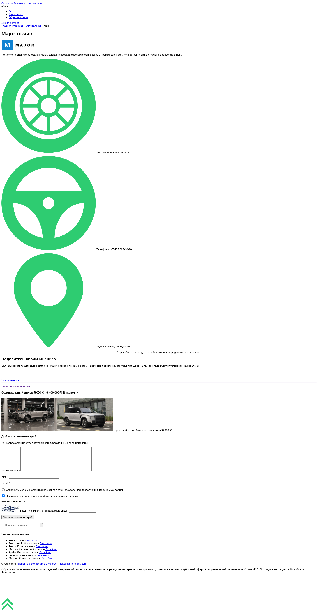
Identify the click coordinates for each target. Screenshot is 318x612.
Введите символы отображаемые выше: (44, 510)
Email (5, 483)
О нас (12, 11)
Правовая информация (73, 563)
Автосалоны (16, 14)
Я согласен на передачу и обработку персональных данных (41, 495)
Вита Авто (33, 540)
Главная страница (12, 25)
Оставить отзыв (10, 380)
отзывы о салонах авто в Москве (37, 563)
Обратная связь (18, 17)
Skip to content (10, 22)
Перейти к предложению (16, 385)
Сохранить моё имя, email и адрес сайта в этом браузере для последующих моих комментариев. (65, 489)
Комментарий (10, 470)
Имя (4, 476)
